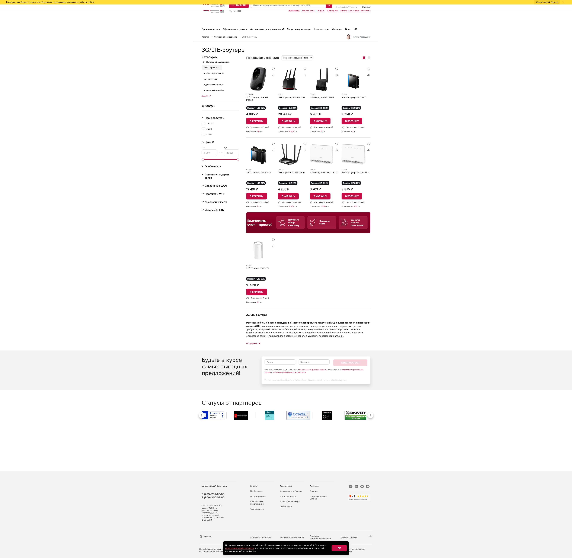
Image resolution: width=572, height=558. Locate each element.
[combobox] (297, 57)
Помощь (314, 491)
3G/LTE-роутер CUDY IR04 (258, 172)
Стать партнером (288, 496)
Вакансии (314, 486)
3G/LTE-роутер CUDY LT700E (355, 172)
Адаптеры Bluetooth (213, 84)
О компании (286, 506)
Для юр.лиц (332, 10)
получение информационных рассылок (289, 372)
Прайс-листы (256, 491)
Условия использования (292, 537)
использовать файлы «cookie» (239, 548)
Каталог (254, 486)
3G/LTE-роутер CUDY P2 (257, 268)
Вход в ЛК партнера (290, 501)
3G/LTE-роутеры (212, 67)
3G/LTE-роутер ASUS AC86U (291, 97)
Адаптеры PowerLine (214, 90)
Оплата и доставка (349, 10)
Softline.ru (294, 10)
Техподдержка (257, 509)
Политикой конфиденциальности (313, 370)
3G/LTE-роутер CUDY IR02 (354, 97)
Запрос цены (308, 10)
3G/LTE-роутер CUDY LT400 (291, 172)
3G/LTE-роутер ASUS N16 (322, 97)
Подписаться (350, 362)
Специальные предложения (257, 502)
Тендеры (320, 10)
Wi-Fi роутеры (210, 79)
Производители (258, 496)
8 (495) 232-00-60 (213, 494)
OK (339, 548)
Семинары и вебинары (291, 491)
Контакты (365, 10)
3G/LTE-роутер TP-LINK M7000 (257, 98)
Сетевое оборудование (217, 62)
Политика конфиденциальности (320, 537)
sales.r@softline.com (347, 7)
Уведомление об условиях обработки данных (327, 380)
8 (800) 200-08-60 (213, 497)
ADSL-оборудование (214, 73)
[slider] (203, 159)
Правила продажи (348, 537)
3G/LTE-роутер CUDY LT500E (324, 172)
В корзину (256, 121)
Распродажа (286, 486)
